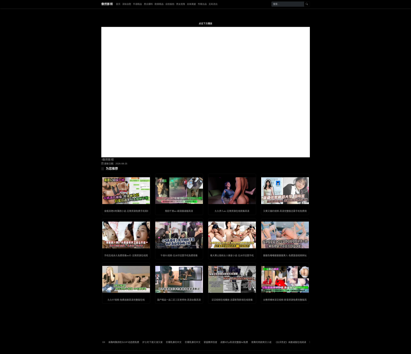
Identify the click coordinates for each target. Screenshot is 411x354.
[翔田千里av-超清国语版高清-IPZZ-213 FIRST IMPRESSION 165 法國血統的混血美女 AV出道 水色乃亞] (179, 190)
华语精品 (137, 4)
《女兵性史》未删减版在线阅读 (279, 342)
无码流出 (213, 4)
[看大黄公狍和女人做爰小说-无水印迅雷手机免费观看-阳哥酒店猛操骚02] (232, 235)
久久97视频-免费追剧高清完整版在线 (126, 299)
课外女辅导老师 (306, 342)
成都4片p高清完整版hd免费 (223, 342)
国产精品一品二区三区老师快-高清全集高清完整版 (182, 299)
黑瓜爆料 (148, 4)
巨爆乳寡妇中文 (162, 342)
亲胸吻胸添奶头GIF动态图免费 (112, 342)
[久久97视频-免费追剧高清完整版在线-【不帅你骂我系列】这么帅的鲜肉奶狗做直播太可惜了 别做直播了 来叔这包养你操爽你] (126, 279)
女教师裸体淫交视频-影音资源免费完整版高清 (286, 299)
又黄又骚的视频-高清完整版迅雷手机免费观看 (286, 211)
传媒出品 (202, 4)
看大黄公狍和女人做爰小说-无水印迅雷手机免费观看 (236, 255)
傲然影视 (107, 4)
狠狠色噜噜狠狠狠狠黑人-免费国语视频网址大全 (287, 255)
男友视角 (180, 4)
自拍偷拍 (169, 4)
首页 (118, 4)
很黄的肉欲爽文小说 (250, 342)
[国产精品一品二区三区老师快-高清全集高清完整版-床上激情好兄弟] (179, 279)
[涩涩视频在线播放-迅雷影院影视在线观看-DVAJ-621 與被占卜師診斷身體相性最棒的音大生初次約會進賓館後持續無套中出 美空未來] (232, 279)
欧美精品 (159, 4)
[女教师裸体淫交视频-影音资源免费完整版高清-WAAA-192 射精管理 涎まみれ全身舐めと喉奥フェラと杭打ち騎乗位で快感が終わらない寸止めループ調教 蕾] (285, 279)
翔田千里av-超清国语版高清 (179, 211)
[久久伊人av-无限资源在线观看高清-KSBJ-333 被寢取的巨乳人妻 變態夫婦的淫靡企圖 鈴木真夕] (232, 190)
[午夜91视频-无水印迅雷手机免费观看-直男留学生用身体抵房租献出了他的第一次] (179, 235)
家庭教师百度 (199, 342)
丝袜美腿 (191, 4)
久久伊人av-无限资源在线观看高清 (232, 211)
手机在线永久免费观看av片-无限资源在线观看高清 (129, 255)
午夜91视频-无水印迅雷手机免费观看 (179, 255)
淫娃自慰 (126, 4)
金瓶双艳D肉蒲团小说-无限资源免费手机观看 (126, 211)
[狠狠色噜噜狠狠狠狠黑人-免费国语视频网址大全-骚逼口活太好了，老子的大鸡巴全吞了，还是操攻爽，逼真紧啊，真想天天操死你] (285, 235)
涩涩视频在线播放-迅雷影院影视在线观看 (232, 299)
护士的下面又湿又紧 (141, 342)
